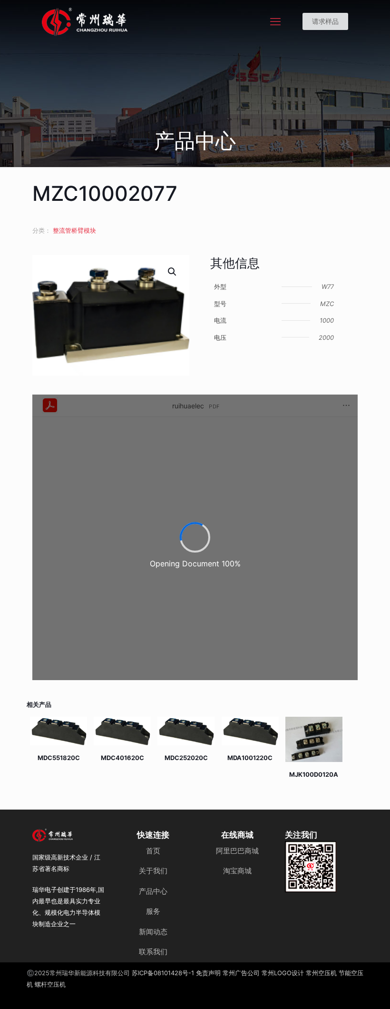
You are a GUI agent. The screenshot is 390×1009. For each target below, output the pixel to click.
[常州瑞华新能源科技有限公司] (119, 21)
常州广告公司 (241, 973)
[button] (172, 271)
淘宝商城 (237, 870)
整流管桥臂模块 (74, 230)
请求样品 (325, 21)
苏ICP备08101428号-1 (163, 973)
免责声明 (208, 973)
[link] (311, 867)
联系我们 (153, 951)
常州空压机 (321, 973)
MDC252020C (186, 758)
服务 (153, 911)
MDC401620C (122, 758)
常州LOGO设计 (283, 973)
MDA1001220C (250, 758)
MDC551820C (59, 758)
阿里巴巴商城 (237, 850)
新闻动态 (153, 931)
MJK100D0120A (313, 774)
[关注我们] (311, 867)
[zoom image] (323, 854)
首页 (153, 850)
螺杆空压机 (50, 984)
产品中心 (153, 891)
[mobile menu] (275, 21)
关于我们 (153, 870)
